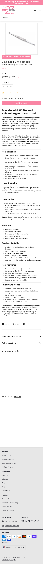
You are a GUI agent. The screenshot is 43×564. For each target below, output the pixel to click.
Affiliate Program (8, 467)
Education (5, 479)
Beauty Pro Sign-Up (9, 463)
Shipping (4, 98)
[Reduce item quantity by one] (4, 86)
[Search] (39, 17)
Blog (3, 483)
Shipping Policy (7, 499)
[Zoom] (34, 51)
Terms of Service (8, 510)
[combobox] (15, 17)
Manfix (17, 396)
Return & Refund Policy (10, 503)
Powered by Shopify (9, 559)
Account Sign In (7, 455)
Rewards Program (8, 459)
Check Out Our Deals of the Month (16, 56)
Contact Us (6, 491)
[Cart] (34, 10)
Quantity (5, 82)
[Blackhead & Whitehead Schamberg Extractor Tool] (15, 372)
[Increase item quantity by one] (11, 86)
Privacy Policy (6, 507)
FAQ (3, 487)
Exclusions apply (21, 3)
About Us (5, 475)
